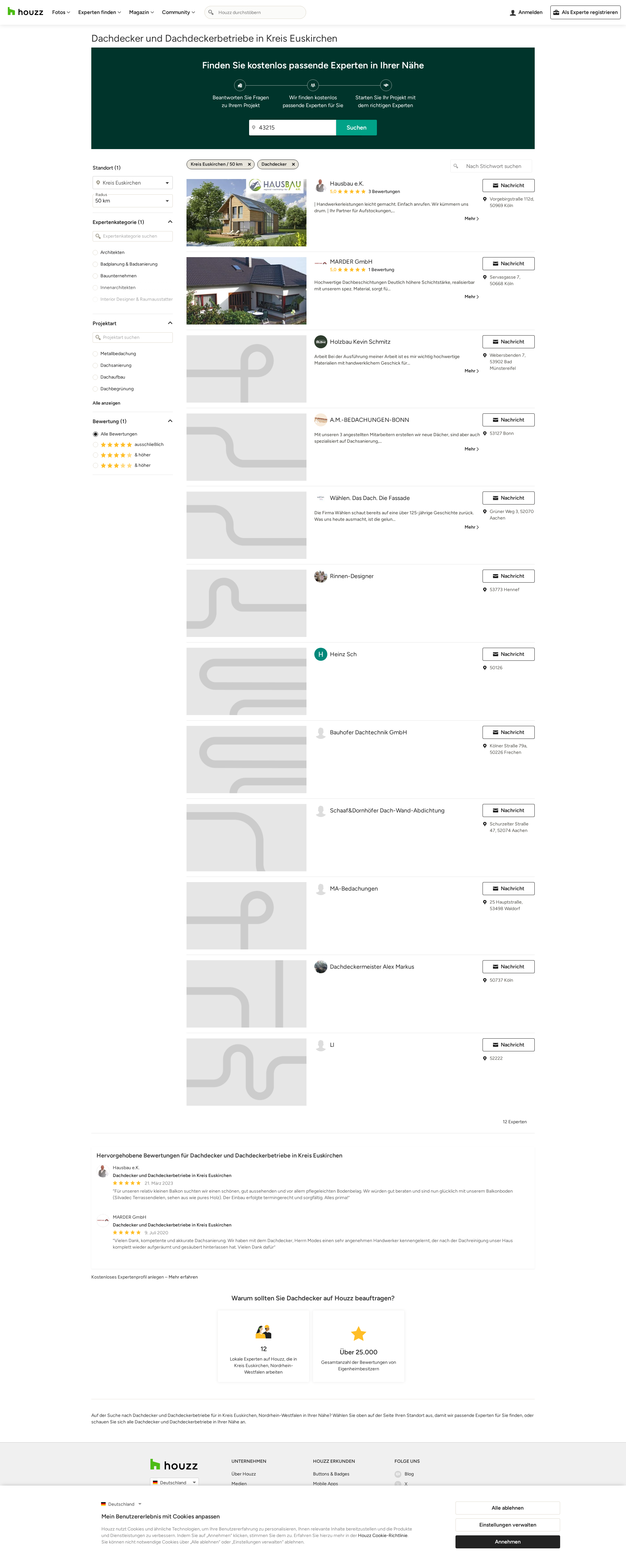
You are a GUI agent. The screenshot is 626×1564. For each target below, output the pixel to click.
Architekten (112, 252)
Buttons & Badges (331, 1474)
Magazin (139, 12)
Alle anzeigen (106, 403)
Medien (239, 1484)
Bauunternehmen (118, 276)
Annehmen (508, 1542)
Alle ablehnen (508, 1508)
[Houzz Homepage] (25, 11)
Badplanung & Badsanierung (128, 264)
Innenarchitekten (118, 287)
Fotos (58, 12)
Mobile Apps (325, 1484)
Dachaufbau (112, 377)
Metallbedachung (118, 353)
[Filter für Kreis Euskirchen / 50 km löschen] (249, 164)
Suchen (356, 127)
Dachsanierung (115, 365)
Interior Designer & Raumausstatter (136, 299)
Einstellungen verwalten (507, 1525)
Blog (409, 1474)
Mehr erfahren (183, 1277)
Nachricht (512, 185)
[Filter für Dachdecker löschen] (293, 164)
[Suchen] (210, 12)
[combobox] (255, 12)
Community (176, 12)
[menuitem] (61, 12)
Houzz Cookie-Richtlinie (383, 1535)
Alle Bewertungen (119, 434)
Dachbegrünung (117, 389)
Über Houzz (243, 1474)
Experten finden (97, 12)
